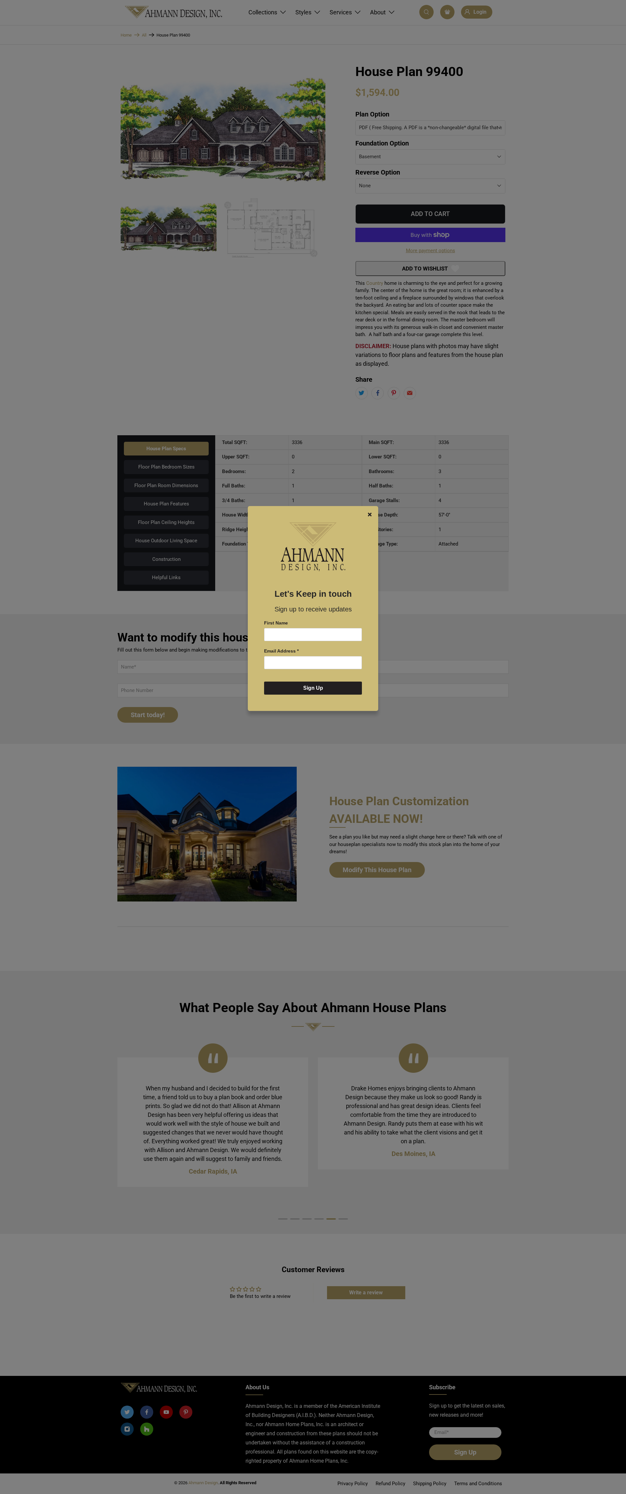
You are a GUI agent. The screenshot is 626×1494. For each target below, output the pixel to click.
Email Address (281, 651)
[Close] (370, 514)
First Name (276, 622)
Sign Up (313, 688)
